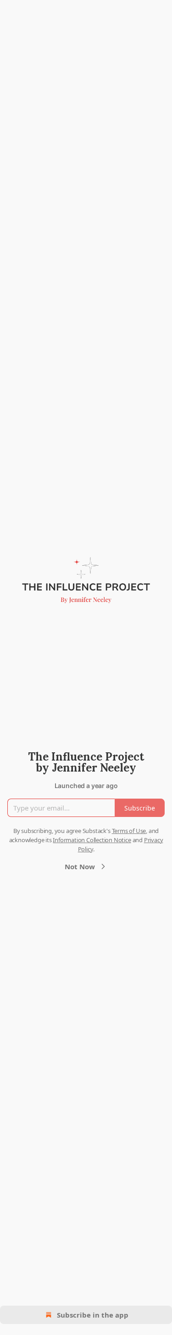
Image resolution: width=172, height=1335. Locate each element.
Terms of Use (129, 831)
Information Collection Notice (92, 840)
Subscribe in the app (92, 1314)
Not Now (80, 866)
